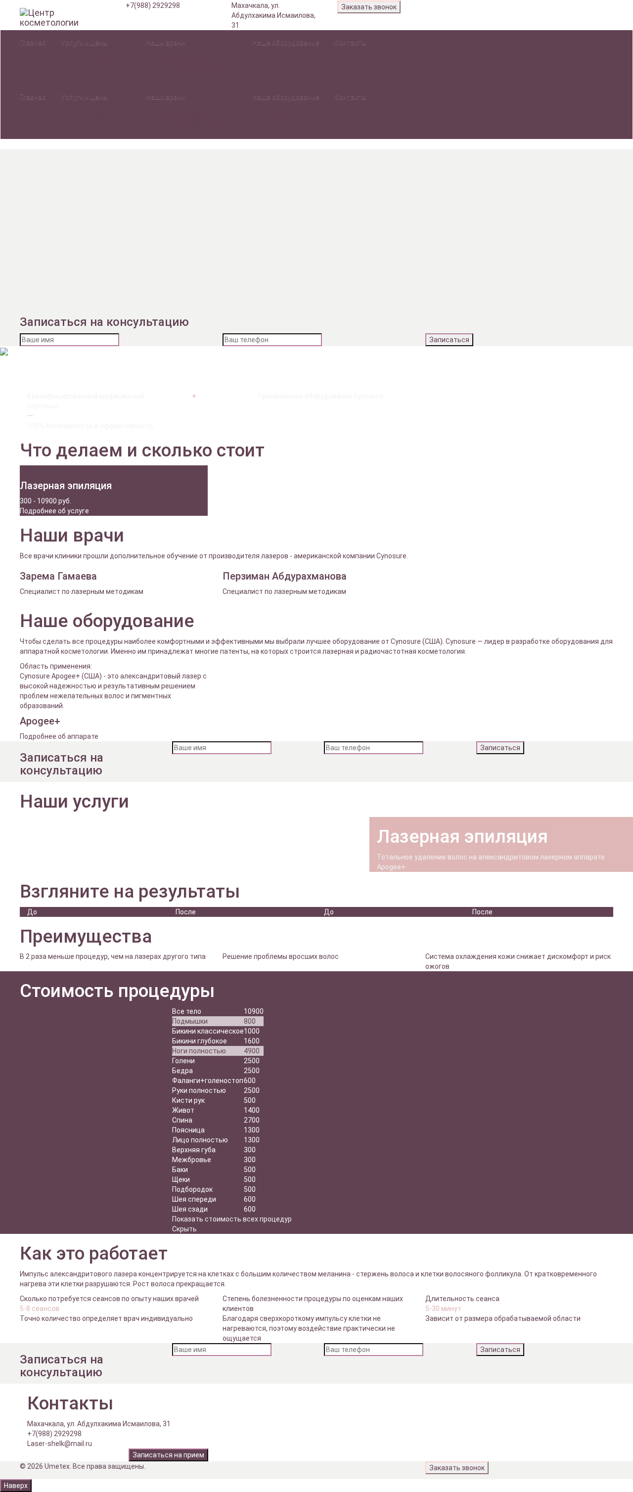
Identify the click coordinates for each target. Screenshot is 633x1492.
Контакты (350, 42)
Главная (33, 42)
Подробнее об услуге (54, 511)
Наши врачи (165, 42)
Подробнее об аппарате (59, 736)
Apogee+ (279, 60)
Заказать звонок (369, 7)
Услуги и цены (84, 42)
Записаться (449, 340)
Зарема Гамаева (186, 60)
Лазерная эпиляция (106, 60)
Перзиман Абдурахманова (202, 70)
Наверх (16, 1486)
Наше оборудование (286, 42)
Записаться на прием (168, 1455)
